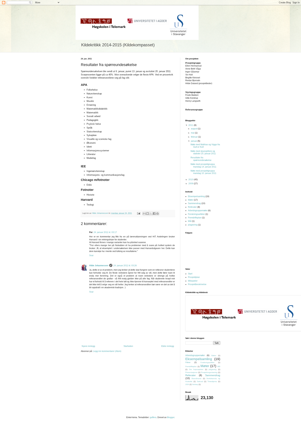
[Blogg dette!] (147, 213)
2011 (191, 125)
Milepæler (193, 281)
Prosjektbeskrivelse (197, 284)
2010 (191, 179)
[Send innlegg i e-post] (138, 213)
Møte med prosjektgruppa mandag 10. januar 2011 (203, 172)
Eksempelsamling (196, 196)
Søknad (200, 381)
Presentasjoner (191, 372)
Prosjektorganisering (209, 372)
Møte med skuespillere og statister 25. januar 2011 (203, 152)
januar (194, 141)
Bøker (213, 355)
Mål (189, 221)
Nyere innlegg (88, 346)
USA (187, 384)
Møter (190, 200)
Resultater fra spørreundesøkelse (201, 158)
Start (190, 274)
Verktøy (195, 384)
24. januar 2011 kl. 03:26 (125, 265)
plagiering (193, 225)
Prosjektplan (194, 277)
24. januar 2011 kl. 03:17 (105, 232)
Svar (91, 255)
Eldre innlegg (167, 346)
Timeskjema (212, 381)
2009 (191, 183)
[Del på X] (151, 213)
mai (193, 133)
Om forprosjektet (196, 369)
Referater (192, 207)
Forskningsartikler (196, 214)
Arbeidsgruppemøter (197, 210)
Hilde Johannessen (98, 265)
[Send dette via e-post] (144, 213)
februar (194, 137)
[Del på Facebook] (154, 213)
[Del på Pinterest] (157, 213)
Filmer (188, 362)
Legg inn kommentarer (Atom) (107, 351)
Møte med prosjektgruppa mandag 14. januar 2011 (203, 165)
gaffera (153, 417)
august (194, 128)
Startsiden (128, 346)
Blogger (170, 417)
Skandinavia (196, 378)
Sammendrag (194, 203)
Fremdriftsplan (195, 217)
